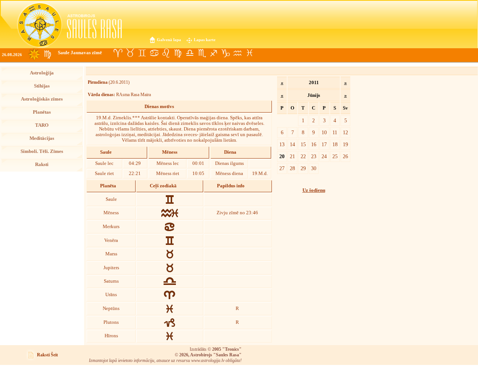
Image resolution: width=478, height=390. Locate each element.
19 (345, 144)
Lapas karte (204, 39)
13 (282, 144)
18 (335, 144)
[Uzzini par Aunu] (118, 53)
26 (345, 156)
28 (292, 168)
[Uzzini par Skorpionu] (202, 53)
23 (313, 156)
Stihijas (42, 86)
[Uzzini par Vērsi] (130, 53)
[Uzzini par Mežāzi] (226, 53)
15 (303, 144)
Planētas (42, 112)
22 (303, 156)
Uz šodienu (313, 190)
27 (282, 168)
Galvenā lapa (169, 39)
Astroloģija (42, 73)
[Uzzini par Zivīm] (249, 53)
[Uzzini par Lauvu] (166, 53)
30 (313, 168)
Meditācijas (42, 138)
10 (324, 132)
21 (292, 156)
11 (334, 132)
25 (335, 156)
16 (313, 144)
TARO (42, 125)
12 (345, 132)
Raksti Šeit (47, 354)
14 (292, 144)
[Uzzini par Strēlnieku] (214, 53)
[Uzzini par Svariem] (190, 53)
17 (324, 144)
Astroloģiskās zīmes (42, 99)
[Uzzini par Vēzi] (154, 53)
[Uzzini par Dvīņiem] (142, 53)
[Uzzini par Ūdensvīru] (237, 53)
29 (303, 168)
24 (324, 156)
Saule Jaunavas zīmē (80, 52)
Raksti (42, 164)
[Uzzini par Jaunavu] (178, 53)
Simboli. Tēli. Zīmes (42, 151)
